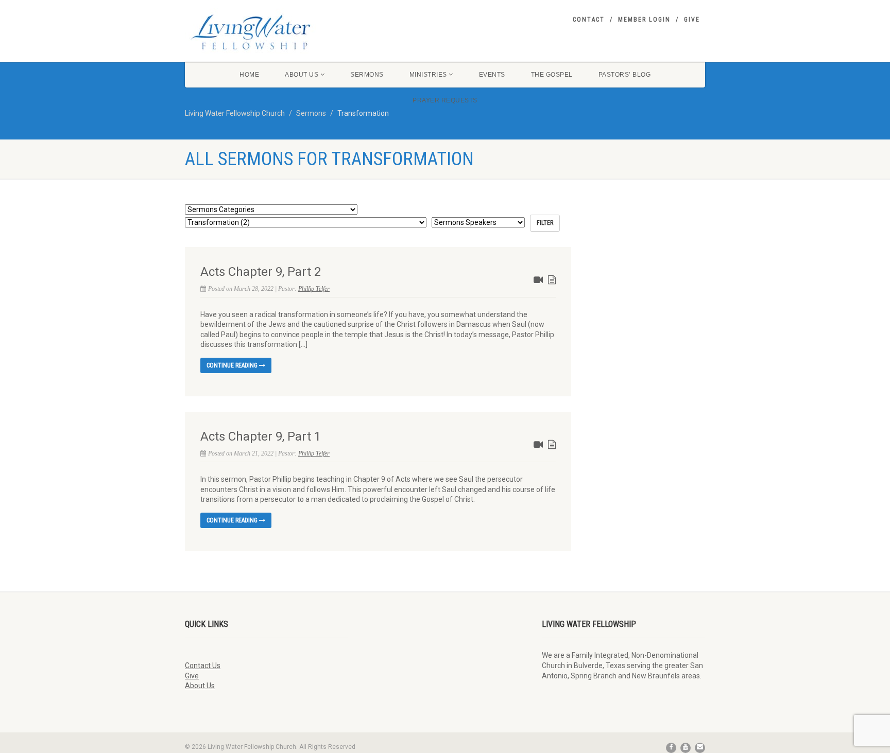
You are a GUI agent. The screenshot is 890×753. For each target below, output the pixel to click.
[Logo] (266, 32)
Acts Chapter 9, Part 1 (260, 436)
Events (492, 74)
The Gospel (552, 74)
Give (692, 19)
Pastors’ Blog (624, 74)
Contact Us (202, 665)
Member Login (644, 19)
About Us (301, 74)
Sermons (367, 74)
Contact (589, 19)
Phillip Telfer (314, 288)
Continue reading (233, 365)
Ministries (428, 74)
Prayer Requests (445, 100)
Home (249, 74)
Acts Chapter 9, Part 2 (260, 272)
